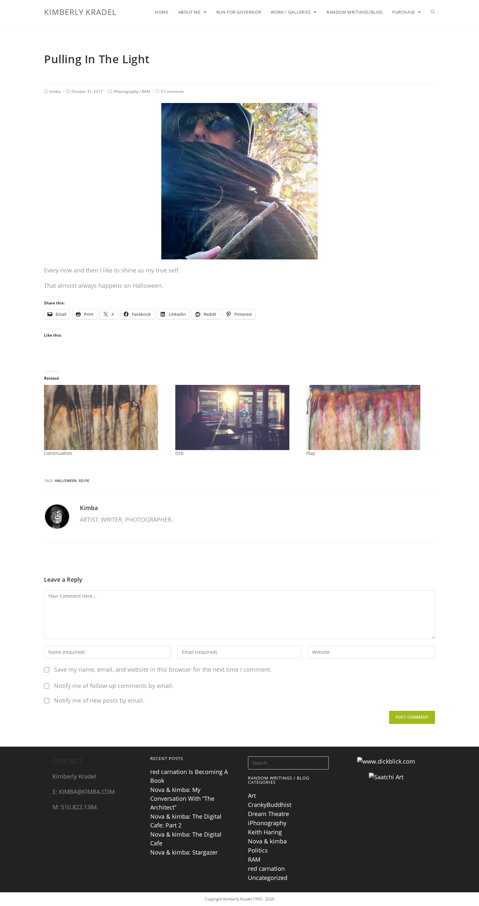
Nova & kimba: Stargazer (184, 852)
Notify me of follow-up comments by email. (114, 686)
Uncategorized (267, 878)
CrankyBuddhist (269, 805)
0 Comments (172, 91)
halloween (66, 480)
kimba (55, 91)
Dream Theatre (268, 814)
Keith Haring (265, 832)
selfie (84, 480)
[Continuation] (106, 417)
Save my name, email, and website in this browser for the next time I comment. (162, 669)
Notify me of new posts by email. (99, 700)
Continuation (58, 453)
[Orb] (237, 417)
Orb (179, 453)
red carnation (266, 868)
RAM (146, 91)
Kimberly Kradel (80, 12)
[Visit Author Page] (57, 516)
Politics (258, 850)
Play (310, 453)
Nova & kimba (267, 841)
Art (252, 795)
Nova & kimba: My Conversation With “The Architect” (182, 798)
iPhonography (125, 91)
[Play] (368, 417)
